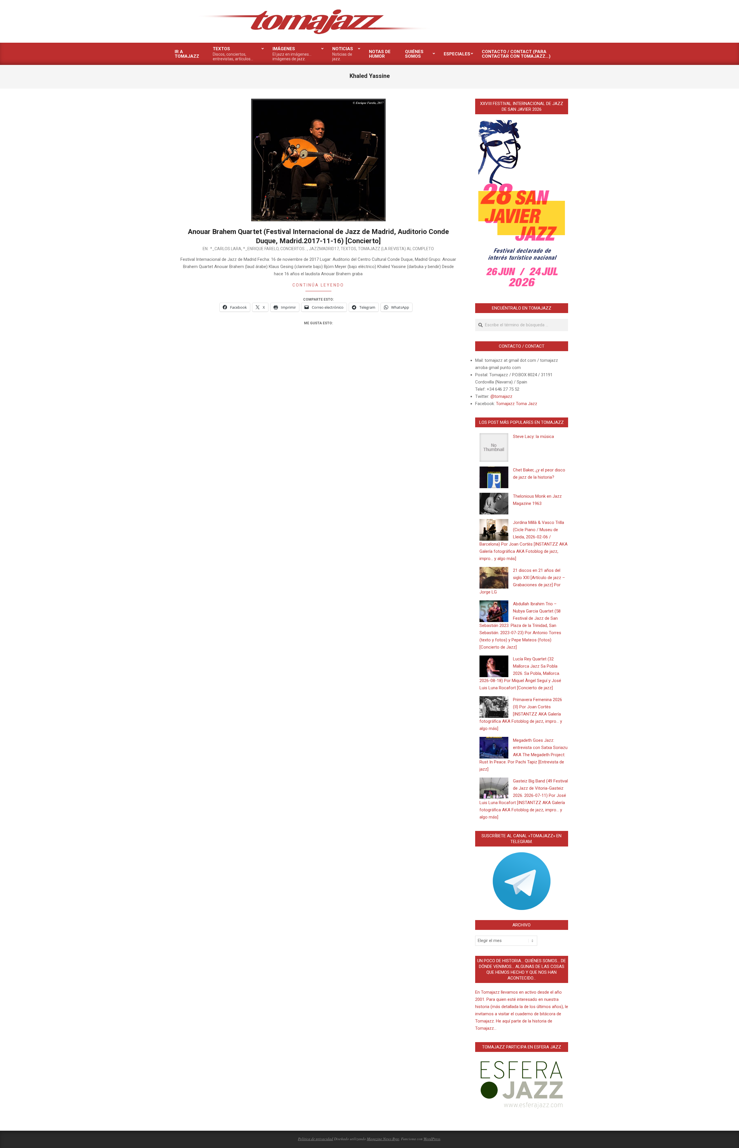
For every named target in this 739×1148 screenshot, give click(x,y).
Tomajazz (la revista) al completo (396, 248)
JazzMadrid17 (324, 248)
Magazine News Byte (383, 1138)
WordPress (431, 1138)
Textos (348, 248)
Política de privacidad (315, 1138)
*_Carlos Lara (225, 248)
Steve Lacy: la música (533, 436)
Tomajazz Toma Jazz (516, 403)
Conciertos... (293, 248)
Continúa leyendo (318, 285)
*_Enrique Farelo (261, 248)
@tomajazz (501, 396)
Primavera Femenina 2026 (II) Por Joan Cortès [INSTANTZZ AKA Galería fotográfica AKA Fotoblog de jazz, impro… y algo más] (520, 714)
